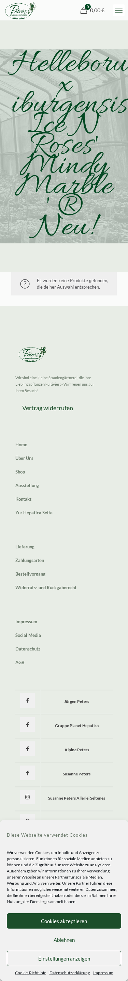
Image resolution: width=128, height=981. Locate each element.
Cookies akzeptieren (64, 921)
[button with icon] (27, 700)
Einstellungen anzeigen (64, 958)
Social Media (28, 635)
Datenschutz (27, 649)
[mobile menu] (119, 10)
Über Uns (24, 458)
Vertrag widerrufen (47, 408)
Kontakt (23, 499)
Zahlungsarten (29, 560)
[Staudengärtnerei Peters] (21, 10)
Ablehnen (64, 940)
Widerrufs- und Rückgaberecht (45, 587)
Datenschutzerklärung (69, 972)
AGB (19, 662)
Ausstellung (27, 485)
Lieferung (24, 546)
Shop (20, 472)
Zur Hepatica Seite (34, 512)
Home (21, 444)
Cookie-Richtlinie (30, 972)
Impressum (103, 972)
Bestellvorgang (30, 574)
